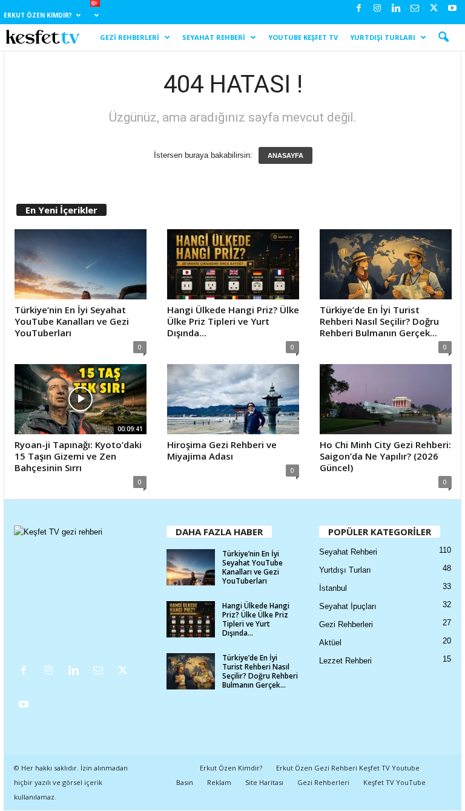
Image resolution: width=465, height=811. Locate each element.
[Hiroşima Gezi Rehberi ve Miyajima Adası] (233, 399)
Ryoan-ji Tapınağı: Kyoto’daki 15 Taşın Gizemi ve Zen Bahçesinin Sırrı (78, 456)
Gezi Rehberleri (129, 37)
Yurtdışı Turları (382, 37)
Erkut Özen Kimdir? (38, 15)
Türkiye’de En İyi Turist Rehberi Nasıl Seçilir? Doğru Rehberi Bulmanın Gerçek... (379, 321)
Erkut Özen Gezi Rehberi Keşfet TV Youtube (348, 767)
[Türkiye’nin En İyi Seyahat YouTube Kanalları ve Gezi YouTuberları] (81, 264)
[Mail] (414, 9)
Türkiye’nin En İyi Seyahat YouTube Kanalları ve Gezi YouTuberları (72, 321)
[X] (433, 9)
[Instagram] (377, 9)
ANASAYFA (285, 155)
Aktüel (330, 642)
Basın (184, 782)
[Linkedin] (396, 9)
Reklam (219, 782)
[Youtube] (452, 9)
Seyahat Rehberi (213, 37)
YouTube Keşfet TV (303, 37)
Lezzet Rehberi (345, 660)
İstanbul (333, 588)
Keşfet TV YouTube (394, 782)
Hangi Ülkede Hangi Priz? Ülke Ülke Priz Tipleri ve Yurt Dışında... (233, 321)
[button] (443, 37)
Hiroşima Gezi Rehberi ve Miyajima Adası (222, 450)
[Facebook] (358, 9)
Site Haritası (264, 782)
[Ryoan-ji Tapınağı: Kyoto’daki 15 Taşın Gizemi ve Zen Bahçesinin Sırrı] (81, 399)
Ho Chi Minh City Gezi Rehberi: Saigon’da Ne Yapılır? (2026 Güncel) (385, 456)
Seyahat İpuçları (348, 606)
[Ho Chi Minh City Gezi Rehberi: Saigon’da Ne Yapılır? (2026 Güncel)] (386, 399)
